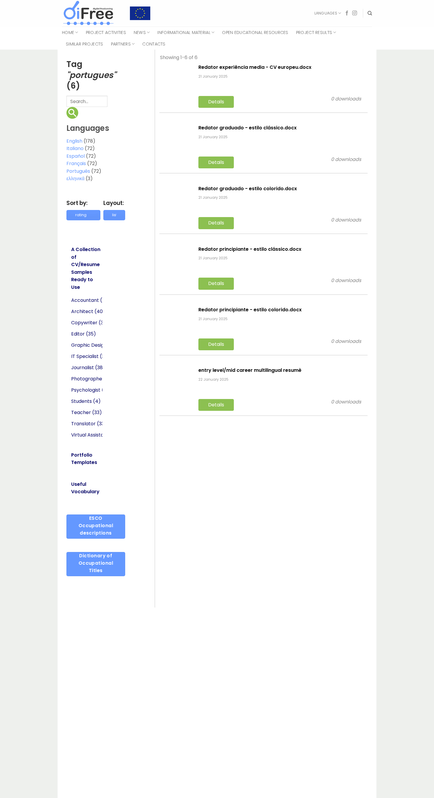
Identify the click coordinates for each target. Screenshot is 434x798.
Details (216, 101)
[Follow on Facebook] (347, 13)
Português (78, 171)
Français (76, 163)
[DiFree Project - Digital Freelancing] (91, 13)
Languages (325, 13)
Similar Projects (84, 44)
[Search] (370, 13)
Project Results (314, 32)
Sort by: (77, 203)
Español (75, 156)
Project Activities (106, 32)
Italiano (75, 148)
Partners (121, 44)
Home (68, 32)
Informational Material (183, 32)
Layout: (113, 203)
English (74, 141)
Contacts (153, 44)
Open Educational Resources (255, 32)
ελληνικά (75, 178)
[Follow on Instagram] (354, 13)
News (140, 32)
